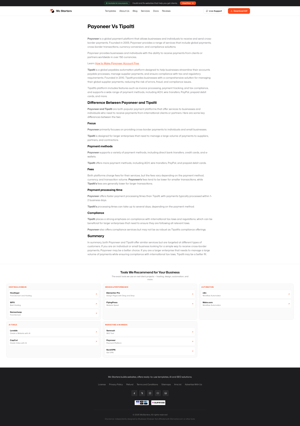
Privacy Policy (116, 384)
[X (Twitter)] (142, 393)
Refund (129, 384)
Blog (135, 11)
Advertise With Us (193, 384)
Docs (156, 11)
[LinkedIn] (165, 393)
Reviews (166, 11)
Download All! (241, 10)
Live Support (215, 10)
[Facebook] (134, 393)
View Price (186, 3)
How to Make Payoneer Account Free (117, 63)
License (102, 384)
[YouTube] (158, 393)
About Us (124, 11)
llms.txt (177, 384)
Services (145, 11)
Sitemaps (166, 384)
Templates (110, 11)
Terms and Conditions (147, 384)
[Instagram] (150, 393)
